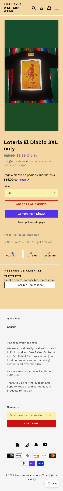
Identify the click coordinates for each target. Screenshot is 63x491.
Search (11, 326)
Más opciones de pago (31, 222)
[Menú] (57, 8)
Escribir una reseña (29, 285)
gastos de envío (19, 161)
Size (7, 186)
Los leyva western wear (13, 8)
